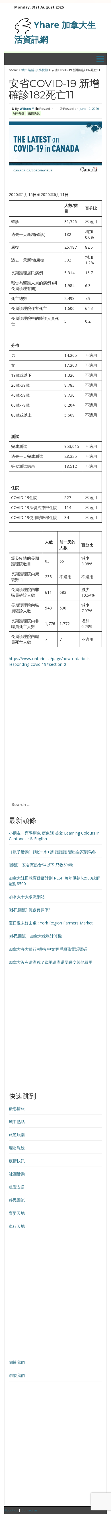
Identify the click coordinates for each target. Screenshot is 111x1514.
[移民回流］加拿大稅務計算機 (35, 936)
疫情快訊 (42, 70)
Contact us (29, 1510)
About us (11, 1510)
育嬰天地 (17, 1213)
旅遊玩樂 (17, 1134)
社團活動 (17, 1174)
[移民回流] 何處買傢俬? (29, 909)
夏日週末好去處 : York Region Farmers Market (51, 923)
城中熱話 (27, 70)
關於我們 (17, 1362)
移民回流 (17, 1200)
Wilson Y (27, 108)
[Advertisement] (55, 737)
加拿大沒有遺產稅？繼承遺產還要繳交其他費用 (50, 962)
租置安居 (17, 1187)
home (14, 70)
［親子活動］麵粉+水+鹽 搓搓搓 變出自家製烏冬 (52, 851)
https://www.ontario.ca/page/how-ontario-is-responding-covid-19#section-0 (50, 661)
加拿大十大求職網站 (27, 896)
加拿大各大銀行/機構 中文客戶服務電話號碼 (48, 949)
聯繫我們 (17, 1375)
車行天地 (17, 1226)
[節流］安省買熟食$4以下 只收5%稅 (41, 865)
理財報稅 (17, 1147)
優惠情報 (17, 1108)
